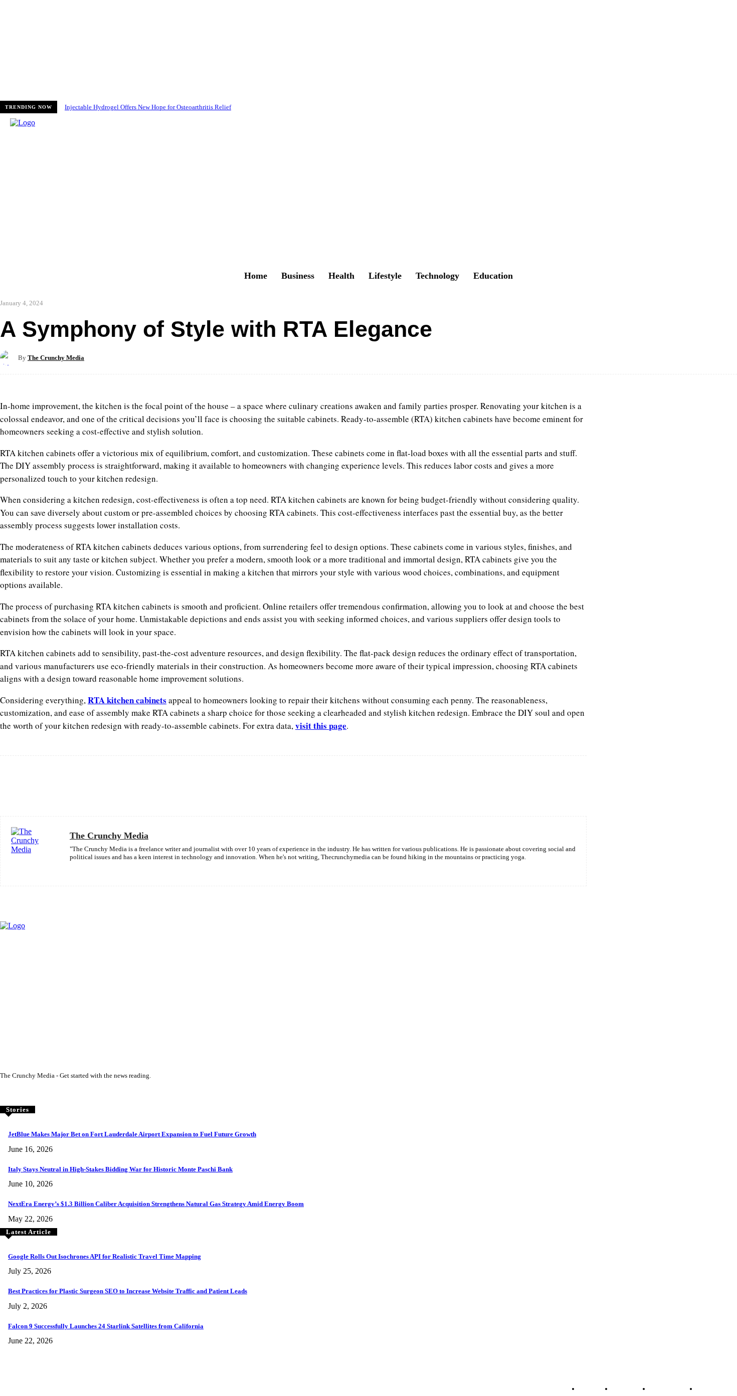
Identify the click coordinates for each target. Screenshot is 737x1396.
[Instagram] (21, 1094)
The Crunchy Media (56, 357)
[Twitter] (35, 1094)
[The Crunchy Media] (9, 357)
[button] (280, 188)
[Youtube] (49, 1094)
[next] (736, 107)
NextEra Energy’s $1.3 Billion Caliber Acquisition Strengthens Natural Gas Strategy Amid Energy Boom (156, 1204)
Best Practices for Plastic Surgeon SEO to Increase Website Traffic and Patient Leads (127, 1291)
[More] (392, 357)
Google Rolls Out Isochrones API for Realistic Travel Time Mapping (104, 1256)
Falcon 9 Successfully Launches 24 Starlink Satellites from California (106, 1326)
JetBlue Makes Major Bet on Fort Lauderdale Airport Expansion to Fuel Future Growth (132, 1134)
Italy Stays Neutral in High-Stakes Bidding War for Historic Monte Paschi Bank (120, 1169)
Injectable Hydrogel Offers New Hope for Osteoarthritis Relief (148, 107)
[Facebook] (7, 1094)
